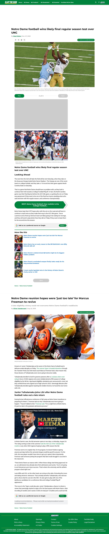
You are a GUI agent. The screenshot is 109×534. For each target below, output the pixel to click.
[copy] (24, 40)
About (20, 2)
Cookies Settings (56, 525)
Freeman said (40, 404)
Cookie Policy (72, 522)
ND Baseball (55, 2)
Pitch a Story (18, 522)
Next (62, 96)
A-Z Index (39, 525)
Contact (53, 519)
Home (16, 286)
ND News (26, 2)
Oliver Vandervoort (19, 308)
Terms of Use (55, 522)
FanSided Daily (89, 519)
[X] (95, 2)
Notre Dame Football (26, 286)
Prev (19, 96)
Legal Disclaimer (89, 522)
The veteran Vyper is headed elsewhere (49, 368)
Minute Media (12, 529)
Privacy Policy (40, 522)
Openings (39, 519)
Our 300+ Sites (73, 519)
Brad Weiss (17, 36)
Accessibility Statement (21, 525)
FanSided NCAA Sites (67, 2)
